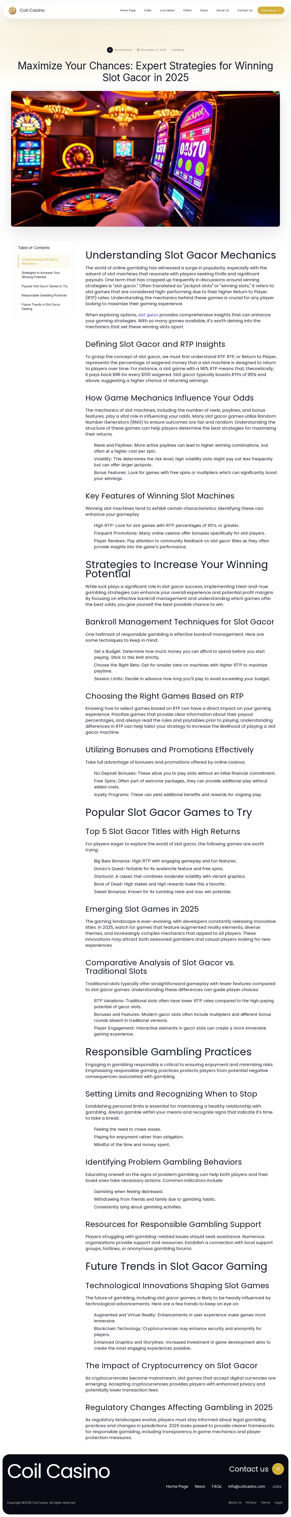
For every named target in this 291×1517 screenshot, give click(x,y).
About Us (235, 1502)
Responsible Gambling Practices (44, 295)
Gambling (177, 49)
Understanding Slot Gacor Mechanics (40, 261)
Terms (265, 1502)
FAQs (217, 1486)
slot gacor (148, 314)
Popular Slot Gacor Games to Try (45, 286)
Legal (278, 1502)
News (200, 1486)
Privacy (251, 1502)
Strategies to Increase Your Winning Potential (41, 275)
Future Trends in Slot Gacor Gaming (41, 306)
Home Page (177, 1486)
